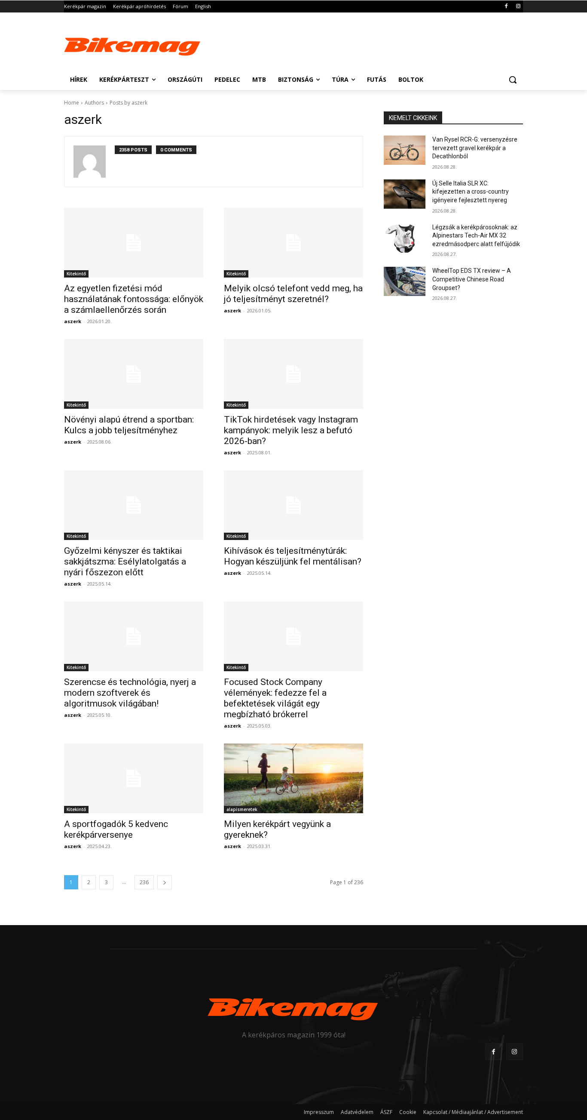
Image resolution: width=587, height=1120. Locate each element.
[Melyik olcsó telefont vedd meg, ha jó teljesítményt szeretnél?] (293, 243)
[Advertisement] (358, 44)
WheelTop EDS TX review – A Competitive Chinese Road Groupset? (471, 279)
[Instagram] (518, 7)
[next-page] (164, 882)
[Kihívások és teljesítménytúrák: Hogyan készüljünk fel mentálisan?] (293, 505)
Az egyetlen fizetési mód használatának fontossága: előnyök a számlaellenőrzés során (133, 299)
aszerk (72, 321)
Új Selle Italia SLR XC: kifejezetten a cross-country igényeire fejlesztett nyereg (470, 192)
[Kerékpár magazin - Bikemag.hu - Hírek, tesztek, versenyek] (133, 45)
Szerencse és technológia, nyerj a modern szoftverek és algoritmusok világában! (130, 693)
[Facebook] (506, 7)
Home (71, 102)
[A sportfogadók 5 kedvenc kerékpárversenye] (133, 778)
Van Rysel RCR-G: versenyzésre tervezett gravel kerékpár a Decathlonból (474, 148)
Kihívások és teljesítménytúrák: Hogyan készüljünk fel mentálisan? (292, 556)
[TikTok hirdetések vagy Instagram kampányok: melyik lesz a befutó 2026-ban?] (293, 374)
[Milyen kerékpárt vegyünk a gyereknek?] (293, 778)
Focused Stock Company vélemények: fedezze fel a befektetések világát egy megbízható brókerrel (275, 698)
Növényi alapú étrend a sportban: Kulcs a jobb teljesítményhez (129, 424)
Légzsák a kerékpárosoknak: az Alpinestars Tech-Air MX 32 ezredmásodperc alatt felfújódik (476, 235)
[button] (512, 79)
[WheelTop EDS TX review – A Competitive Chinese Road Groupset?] (404, 281)
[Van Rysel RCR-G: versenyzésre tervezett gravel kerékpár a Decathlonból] (404, 150)
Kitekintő (76, 274)
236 (144, 882)
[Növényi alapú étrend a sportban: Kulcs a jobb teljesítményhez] (133, 374)
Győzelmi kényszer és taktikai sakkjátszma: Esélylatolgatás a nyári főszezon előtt (125, 561)
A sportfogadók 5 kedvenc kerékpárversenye (116, 829)
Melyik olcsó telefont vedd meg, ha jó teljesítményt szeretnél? (293, 293)
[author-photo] (94, 161)
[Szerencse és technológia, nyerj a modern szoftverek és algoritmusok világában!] (133, 636)
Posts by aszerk (128, 102)
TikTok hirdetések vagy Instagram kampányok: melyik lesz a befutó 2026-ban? (291, 430)
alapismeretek (241, 809)
